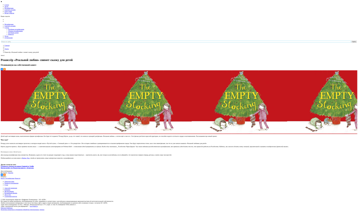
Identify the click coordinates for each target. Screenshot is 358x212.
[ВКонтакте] (2, 69)
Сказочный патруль (10, 196)
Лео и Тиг (7, 195)
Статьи (6, 27)
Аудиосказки (8, 38)
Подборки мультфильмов (16, 29)
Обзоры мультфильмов (15, 31)
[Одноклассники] (4, 69)
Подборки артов (13, 32)
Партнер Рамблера (6, 208)
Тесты (6, 36)
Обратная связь (9, 181)
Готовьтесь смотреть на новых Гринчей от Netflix (17, 166)
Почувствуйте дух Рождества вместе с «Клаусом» (17, 168)
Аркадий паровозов (10, 188)
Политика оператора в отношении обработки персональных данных (22, 209)
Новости (11, 34)
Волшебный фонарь (10, 193)
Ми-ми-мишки (9, 191)
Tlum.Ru (10, 173)
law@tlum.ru (34, 206)
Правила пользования (11, 183)
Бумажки (7, 190)
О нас (6, 185)
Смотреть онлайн (10, 26)
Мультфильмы (9, 24)
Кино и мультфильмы (7, 178)
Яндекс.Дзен (26, 158)
